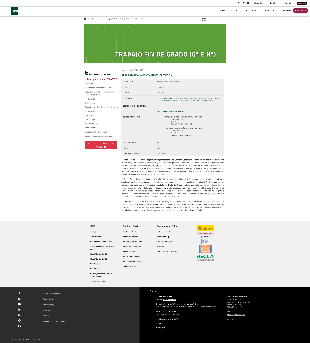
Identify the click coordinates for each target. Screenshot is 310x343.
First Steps (89, 83)
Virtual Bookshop (163, 236)
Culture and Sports (164, 231)
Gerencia (93, 231)
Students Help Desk (130, 236)
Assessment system (93, 123)
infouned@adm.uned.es (236, 314)
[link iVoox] (18, 327)
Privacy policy (48, 304)
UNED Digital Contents (131, 256)
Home (89, 18)
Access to (160, 246)
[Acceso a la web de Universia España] (205, 233)
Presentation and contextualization (99, 87)
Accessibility (48, 299)
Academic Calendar (130, 231)
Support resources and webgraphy (99, 135)
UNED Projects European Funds (101, 241)
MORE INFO (160, 328)
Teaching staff (90, 98)
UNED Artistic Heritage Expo (167, 251)
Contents (88, 115)
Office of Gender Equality (99, 254)
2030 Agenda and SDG (98, 281)
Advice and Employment (132, 246)
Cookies (46, 315)
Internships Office (129, 251)
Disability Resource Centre (132, 241)
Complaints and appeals (132, 261)
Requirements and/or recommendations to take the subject (101, 93)
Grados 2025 (101, 18)
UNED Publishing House (165, 241)
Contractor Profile (96, 236)
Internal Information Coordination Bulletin (102, 247)
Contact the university (52, 293)
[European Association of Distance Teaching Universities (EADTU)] (205, 249)
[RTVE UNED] (302, 3)
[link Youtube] (19, 304)
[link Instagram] (18, 315)
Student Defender (129, 266)
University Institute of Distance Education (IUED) (101, 275)
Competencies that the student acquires (101, 107)
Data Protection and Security (54, 321)
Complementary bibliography (96, 131)
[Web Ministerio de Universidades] (205, 228)
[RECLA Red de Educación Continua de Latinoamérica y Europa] (205, 258)
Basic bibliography (92, 127)
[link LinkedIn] (18, 310)
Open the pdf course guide (100, 73)
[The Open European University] (205, 239)
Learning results (91, 111)
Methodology (90, 119)
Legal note (47, 310)
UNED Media (94, 268)
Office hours (90, 102)
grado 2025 (113, 18)
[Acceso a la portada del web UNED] (14, 11)
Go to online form (169, 299)
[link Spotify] (19, 321)
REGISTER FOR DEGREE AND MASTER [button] (101, 145)
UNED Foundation (96, 263)
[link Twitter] (18, 299)
